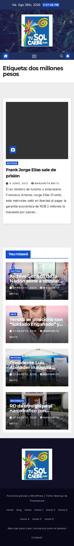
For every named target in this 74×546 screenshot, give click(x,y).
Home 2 (50, 509)
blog (19, 509)
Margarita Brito (47, 183)
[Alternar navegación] (34, 56)
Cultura (15, 271)
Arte (13, 314)
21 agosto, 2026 (25, 287)
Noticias (12, 163)
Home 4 (24, 518)
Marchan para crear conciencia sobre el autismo (37, 528)
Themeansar (37, 500)
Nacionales (17, 401)
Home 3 (62, 509)
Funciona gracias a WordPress (25, 495)
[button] (61, 56)
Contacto (37, 537)
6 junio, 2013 (19, 183)
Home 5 (37, 518)
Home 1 (39, 509)
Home (10, 509)
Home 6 (49, 518)
